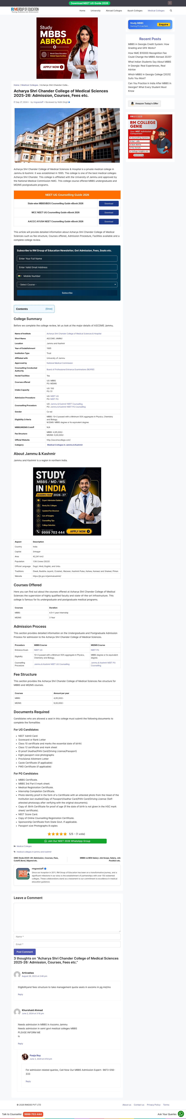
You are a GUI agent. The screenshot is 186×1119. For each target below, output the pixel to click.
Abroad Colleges (114, 10)
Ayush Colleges (134, 10)
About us (127, 1104)
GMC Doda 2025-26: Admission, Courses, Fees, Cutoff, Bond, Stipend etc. (36, 859)
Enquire (163, 24)
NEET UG (55, 396)
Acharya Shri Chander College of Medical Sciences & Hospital (74, 333)
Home (82, 10)
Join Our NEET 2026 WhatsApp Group (69, 841)
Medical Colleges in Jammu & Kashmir (65, 445)
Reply (20, 994)
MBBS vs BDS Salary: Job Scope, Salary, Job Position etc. (100, 859)
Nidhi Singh (63, 102)
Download (109, 203)
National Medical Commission (60, 363)
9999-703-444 (33, 1114)
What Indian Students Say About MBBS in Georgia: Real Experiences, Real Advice (149, 65)
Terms (166, 1104)
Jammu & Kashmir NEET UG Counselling (52, 664)
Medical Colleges (156, 10)
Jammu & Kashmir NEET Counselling (67, 404)
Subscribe (67, 292)
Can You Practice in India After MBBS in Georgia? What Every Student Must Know (149, 87)
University (95, 10)
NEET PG (54, 399)
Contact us (139, 1104)
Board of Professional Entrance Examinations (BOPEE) (70, 369)
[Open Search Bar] (171, 11)
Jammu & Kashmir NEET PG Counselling (68, 407)
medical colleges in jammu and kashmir (34, 852)
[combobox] (20, 276)
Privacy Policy (153, 1104)
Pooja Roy (35, 1055)
